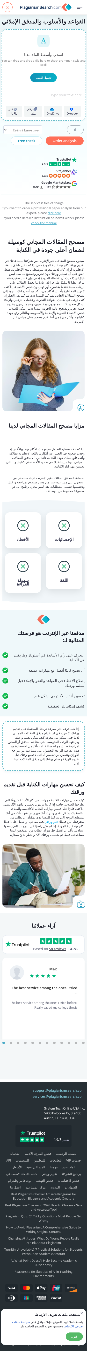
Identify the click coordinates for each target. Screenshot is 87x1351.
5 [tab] (32, 1043)
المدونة (55, 1187)
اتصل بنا (15, 1187)
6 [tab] (39, 1043)
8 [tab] (54, 1043)
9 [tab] (61, 1043)
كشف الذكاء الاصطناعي (21, 1174)
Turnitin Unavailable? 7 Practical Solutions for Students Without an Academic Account (43, 1251)
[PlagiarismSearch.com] (44, 7)
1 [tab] (3, 1043)
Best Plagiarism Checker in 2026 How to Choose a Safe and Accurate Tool (43, 1207)
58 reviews (57, 949)
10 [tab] (68, 1043)
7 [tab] (47, 1043)
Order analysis (65, 140)
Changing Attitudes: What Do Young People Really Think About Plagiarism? (43, 1240)
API (8, 1160)
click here (54, 213)
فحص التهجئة (44, 1180)
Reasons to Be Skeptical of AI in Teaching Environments (43, 1273)
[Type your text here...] (43, 101)
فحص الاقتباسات (68, 1180)
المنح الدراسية (35, 1167)
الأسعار (17, 1167)
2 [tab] (10, 1043)
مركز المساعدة (35, 1187)
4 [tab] (25, 1043)
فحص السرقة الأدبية (38, 1153)
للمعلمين (39, 1160)
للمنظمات (22, 1160)
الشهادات (71, 1187)
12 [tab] (83, 1043)
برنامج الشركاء (71, 1174)
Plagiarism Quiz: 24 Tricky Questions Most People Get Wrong (44, 1218)
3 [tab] (18, 1043)
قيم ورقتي (51, 821)
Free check (26, 140)
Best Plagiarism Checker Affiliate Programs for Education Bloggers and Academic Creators (43, 1196)
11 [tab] (76, 1043)
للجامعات (56, 1160)
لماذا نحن (68, 1167)
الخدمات (15, 1153)
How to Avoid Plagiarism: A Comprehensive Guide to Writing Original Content (43, 1229)
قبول (74, 1336)
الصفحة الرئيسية (67, 1153)
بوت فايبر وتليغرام (19, 1180)
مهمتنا (54, 1167)
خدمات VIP (73, 1160)
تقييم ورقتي (49, 1174)
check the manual (44, 223)
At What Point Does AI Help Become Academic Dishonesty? (44, 1262)
